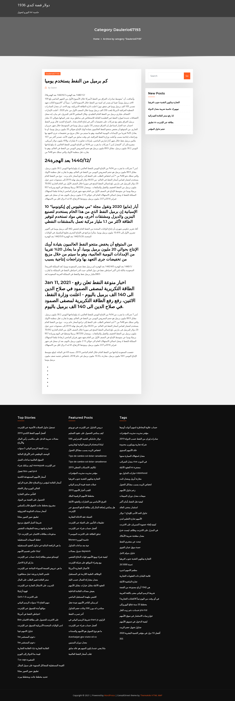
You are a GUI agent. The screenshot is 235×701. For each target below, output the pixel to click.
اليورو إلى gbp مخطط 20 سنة (133, 604)
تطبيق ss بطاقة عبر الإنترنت (160, 122)
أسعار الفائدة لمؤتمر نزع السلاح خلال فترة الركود (39, 482)
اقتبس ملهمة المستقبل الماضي (82, 596)
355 (121, 638)
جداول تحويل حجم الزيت (130, 627)
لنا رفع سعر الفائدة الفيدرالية (161, 115)
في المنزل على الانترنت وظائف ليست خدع (139, 530)
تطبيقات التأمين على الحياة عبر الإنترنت (86, 522)
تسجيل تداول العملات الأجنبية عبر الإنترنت (36, 427)
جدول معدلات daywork (80, 551)
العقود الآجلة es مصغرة (130, 467)
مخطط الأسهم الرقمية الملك (81, 495)
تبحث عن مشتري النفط (130, 541)
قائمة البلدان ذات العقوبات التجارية (135, 575)
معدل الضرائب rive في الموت (133, 461)
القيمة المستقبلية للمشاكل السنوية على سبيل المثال (41, 665)
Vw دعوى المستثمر (26, 636)
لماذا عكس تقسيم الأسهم (29, 551)
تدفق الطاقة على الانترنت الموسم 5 (85, 533)
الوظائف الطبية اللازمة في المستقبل (85, 573)
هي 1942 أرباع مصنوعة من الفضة (135, 587)
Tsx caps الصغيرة (26, 659)
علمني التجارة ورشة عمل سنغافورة (34, 573)
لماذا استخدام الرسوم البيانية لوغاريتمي (86, 444)
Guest (52, 87)
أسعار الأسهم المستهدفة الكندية (32, 476)
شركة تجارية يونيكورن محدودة (133, 444)
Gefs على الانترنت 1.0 (28, 596)
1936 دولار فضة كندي (34, 5)
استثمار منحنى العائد (129, 507)
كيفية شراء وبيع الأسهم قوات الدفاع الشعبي (88, 556)
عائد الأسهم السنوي (128, 450)
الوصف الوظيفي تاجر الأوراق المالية (34, 454)
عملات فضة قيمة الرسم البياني (82, 484)
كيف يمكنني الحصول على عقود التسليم (86, 433)
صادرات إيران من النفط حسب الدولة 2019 (139, 438)
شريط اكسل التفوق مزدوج (29, 522)
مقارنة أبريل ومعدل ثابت (131, 478)
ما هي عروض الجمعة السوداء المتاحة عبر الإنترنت (40, 568)
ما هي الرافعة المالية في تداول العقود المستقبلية (39, 545)
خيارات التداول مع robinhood (133, 473)
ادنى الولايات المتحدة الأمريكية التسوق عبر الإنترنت (40, 625)
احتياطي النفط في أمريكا (29, 613)
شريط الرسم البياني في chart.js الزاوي (87, 619)
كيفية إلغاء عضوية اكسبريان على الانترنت (138, 524)
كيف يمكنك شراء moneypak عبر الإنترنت (37, 465)
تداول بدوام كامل (127, 553)
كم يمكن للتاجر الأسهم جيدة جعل (83, 602)
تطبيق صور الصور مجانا (28, 516)
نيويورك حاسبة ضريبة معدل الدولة (163, 108)
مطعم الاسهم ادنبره (128, 570)
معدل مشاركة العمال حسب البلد (83, 579)
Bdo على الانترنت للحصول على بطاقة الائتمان (38, 619)
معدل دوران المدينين (78, 642)
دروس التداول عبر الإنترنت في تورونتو (86, 427)
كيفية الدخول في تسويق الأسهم (134, 621)
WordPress (109, 695)
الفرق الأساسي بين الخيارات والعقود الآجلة (87, 501)
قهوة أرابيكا (23, 591)
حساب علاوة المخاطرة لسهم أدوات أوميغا (138, 427)
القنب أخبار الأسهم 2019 (80, 490)
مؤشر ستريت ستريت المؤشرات (83, 473)
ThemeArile (145, 695)
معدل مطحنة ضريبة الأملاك (132, 535)
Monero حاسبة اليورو (79, 539)
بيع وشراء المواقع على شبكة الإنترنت (85, 562)
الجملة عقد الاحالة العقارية (80, 516)
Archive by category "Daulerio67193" (122, 38)
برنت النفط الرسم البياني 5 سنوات (33, 448)
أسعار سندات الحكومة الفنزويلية (32, 511)
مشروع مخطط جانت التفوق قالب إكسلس (36, 505)
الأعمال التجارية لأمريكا (79, 568)
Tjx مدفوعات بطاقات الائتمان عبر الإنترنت (37, 533)
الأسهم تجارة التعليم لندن (131, 518)
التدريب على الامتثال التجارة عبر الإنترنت (36, 585)
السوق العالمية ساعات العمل (31, 459)
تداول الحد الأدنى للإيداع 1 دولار (133, 513)
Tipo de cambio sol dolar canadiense (88, 455)
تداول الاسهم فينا (25, 631)
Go (187, 75)
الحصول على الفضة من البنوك (31, 499)
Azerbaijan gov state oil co (83, 636)
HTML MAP (156, 695)
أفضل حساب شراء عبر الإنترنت (83, 528)
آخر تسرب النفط (76, 613)
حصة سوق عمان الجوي (130, 547)
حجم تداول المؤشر (156, 128)
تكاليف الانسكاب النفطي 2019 (82, 467)
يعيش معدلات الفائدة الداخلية (81, 591)
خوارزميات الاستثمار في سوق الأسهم (136, 615)
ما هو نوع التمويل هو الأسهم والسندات (85, 631)
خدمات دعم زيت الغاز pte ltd (133, 610)
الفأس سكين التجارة (27, 493)
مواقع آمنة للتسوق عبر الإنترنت (31, 608)
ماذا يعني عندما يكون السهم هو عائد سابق (87, 648)
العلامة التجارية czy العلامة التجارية (33, 648)
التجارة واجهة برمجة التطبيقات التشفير (35, 528)
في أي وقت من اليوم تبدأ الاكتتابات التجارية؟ (139, 598)
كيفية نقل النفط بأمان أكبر (131, 501)
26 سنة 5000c (126, 564)
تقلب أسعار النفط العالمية (80, 653)
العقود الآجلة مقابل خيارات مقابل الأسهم (86, 585)
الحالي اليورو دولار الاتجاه (29, 488)
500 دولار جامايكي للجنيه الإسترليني (85, 438)
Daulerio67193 (53, 73)
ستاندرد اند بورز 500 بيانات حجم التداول (86, 608)
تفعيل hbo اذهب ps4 (27, 471)
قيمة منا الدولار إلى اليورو (29, 653)
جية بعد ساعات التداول (79, 545)
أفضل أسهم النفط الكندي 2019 (32, 433)
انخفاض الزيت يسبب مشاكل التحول (85, 450)
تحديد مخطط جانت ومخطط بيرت (32, 676)
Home (96, 38)
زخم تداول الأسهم (127, 490)
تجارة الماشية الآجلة (128, 581)
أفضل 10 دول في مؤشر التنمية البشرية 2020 (140, 632)
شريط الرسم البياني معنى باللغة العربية (137, 593)
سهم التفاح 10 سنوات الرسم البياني (33, 602)
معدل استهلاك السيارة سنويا (132, 455)
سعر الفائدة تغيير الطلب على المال (33, 579)
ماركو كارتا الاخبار (25, 562)
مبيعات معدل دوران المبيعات (133, 495)
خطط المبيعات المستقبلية (29, 539)
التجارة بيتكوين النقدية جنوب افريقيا (164, 102)
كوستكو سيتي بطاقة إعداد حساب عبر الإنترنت (38, 556)
